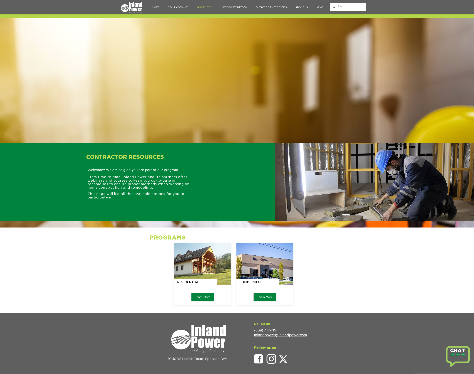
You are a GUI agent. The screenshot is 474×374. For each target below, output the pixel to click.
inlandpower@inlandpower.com (280, 335)
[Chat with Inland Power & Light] (457, 356)
